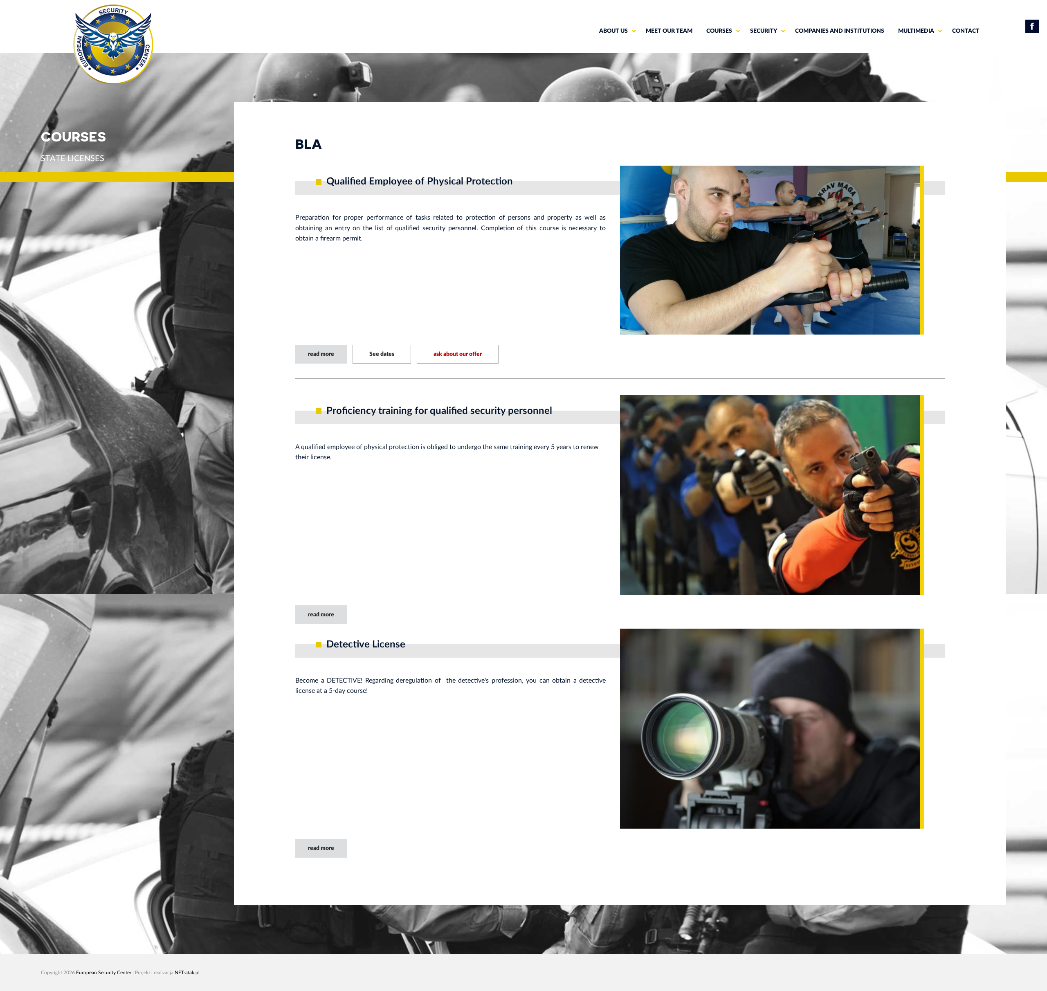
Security (763, 31)
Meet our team (669, 31)
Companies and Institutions (839, 31)
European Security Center (103, 972)
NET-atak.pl (187, 972)
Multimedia (916, 31)
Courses (719, 31)
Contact (966, 31)
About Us (613, 31)
